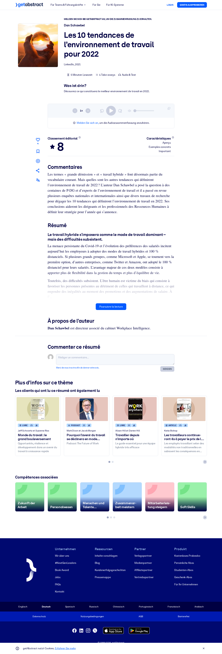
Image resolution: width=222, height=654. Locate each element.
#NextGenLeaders (65, 562)
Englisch (22, 606)
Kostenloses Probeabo (187, 555)
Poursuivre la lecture (111, 306)
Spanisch (70, 606)
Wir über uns (62, 555)
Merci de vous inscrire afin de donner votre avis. (77, 367)
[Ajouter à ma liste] (38, 160)
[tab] (109, 462)
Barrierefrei (183, 616)
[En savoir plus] (79, 137)
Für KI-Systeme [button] (115, 4)
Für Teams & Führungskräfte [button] (67, 4)
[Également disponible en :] (38, 180)
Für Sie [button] (96, 4)
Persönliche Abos (184, 562)
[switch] (111, 111)
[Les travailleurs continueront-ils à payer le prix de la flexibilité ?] (184, 409)
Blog (97, 562)
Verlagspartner (143, 555)
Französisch (174, 606)
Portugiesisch (146, 606)
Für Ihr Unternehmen (186, 584)
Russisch (93, 606)
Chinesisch (118, 606)
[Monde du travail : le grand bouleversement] (38, 409)
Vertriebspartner (144, 577)
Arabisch (199, 606)
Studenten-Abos (183, 570)
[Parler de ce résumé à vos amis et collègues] (38, 170)
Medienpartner (143, 562)
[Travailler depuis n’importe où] (135, 409)
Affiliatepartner (143, 570)
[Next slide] (205, 462)
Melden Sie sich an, (88, 122)
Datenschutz (39, 616)
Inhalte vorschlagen (106, 555)
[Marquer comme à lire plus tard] (38, 151)
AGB (141, 616)
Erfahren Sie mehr (65, 648)
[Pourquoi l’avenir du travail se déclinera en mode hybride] (86, 409)
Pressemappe (103, 577)
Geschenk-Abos (183, 577)
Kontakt (59, 591)
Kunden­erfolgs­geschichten (110, 570)
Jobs (57, 577)
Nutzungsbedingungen (92, 616)
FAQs (58, 584)
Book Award (62, 570)
